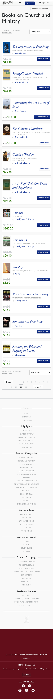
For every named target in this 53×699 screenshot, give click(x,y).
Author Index (26, 514)
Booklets (26, 578)
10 (16, 387)
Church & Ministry (26, 464)
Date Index (26, 518)
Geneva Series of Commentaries (26, 572)
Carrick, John (20, 53)
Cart (26, 414)
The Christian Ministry (27, 129)
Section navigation (40, 9)
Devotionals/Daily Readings (26, 484)
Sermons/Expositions (26, 474)
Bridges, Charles (22, 137)
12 (26, 387)
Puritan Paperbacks (26, 562)
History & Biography (26, 461)
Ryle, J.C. (19, 273)
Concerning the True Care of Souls (30, 105)
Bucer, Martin (20, 111)
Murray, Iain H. (21, 82)
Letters (26, 477)
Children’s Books (26, 471)
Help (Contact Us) (26, 605)
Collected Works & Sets (26, 481)
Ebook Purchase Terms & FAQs (26, 602)
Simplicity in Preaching (27, 321)
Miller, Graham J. (22, 163)
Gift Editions (26, 575)
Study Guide (26, 548)
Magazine (26, 491)
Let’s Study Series (26, 568)
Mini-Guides (26, 585)
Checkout (26, 417)
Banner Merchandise (26, 504)
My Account (26, 420)
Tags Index (26, 528)
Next (37, 387)
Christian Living (26, 458)
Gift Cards (26, 595)
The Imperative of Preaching (30, 46)
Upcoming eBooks (26, 440)
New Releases (26, 431)
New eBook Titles (26, 434)
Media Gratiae (26, 494)
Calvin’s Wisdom (23, 155)
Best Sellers (26, 447)
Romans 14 (19, 240)
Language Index (26, 521)
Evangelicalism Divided (27, 74)
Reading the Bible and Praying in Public (27, 348)
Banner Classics (26, 444)
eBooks (26, 501)
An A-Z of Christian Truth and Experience (29, 186)
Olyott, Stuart (20, 355)
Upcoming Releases (26, 437)
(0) (31, 3)
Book (26, 541)
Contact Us (26, 658)
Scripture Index (26, 524)
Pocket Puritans (26, 565)
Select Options (42, 117)
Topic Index (26, 531)
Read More (44, 143)
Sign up (26, 674)
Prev (9, 382)
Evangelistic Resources (26, 487)
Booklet (26, 545)
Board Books (26, 582)
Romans (17, 213)
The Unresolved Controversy (30, 294)
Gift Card (26, 497)
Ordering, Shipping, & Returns (26, 599)
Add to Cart (43, 59)
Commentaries (26, 467)
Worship (17, 267)
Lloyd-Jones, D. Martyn (24, 219)
